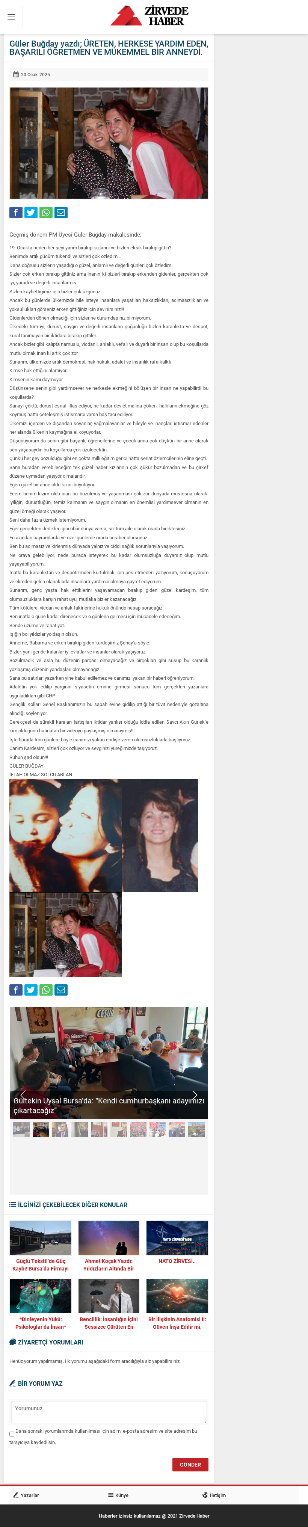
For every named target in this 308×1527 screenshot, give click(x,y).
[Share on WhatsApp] (46, 212)
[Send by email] (61, 212)
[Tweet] (31, 212)
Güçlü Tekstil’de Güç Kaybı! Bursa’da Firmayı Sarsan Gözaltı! (40, 1268)
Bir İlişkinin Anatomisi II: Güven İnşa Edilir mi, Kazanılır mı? (177, 1327)
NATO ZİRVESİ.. (177, 1260)
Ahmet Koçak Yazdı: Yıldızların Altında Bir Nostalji (108, 1268)
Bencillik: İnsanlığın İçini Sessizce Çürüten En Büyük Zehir (109, 1327)
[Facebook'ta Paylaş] (16, 212)
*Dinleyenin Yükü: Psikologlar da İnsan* (40, 1323)
